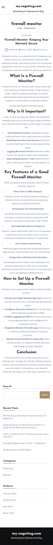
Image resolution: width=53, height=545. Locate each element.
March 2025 (8, 513)
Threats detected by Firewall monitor (26, 106)
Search (7, 386)
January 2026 (10, 493)
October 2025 (9, 500)
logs (49, 328)
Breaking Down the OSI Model (17, 450)
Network (7, 475)
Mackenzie (13, 50)
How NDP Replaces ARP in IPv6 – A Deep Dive (24, 443)
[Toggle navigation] (3, 7)
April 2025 (8, 506)
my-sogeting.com (28, 6)
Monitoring (26, 35)
